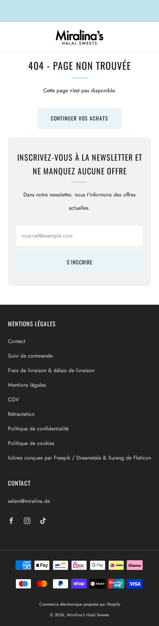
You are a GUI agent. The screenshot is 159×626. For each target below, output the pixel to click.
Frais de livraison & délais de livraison (51, 370)
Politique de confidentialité (38, 429)
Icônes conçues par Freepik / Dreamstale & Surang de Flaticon (79, 458)
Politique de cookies (31, 443)
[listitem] (79, 10)
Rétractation (21, 414)
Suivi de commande (30, 356)
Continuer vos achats (79, 118)
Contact (16, 341)
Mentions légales (27, 385)
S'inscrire (80, 262)
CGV (13, 400)
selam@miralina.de (29, 501)
